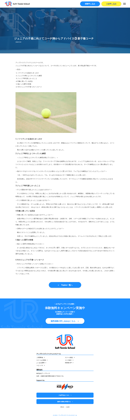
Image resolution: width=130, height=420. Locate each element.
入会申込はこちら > (65, 395)
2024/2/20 (18, 42)
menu (124, 4)
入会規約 (68, 407)
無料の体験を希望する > (65, 401)
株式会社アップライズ (43, 373)
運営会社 (62, 407)
